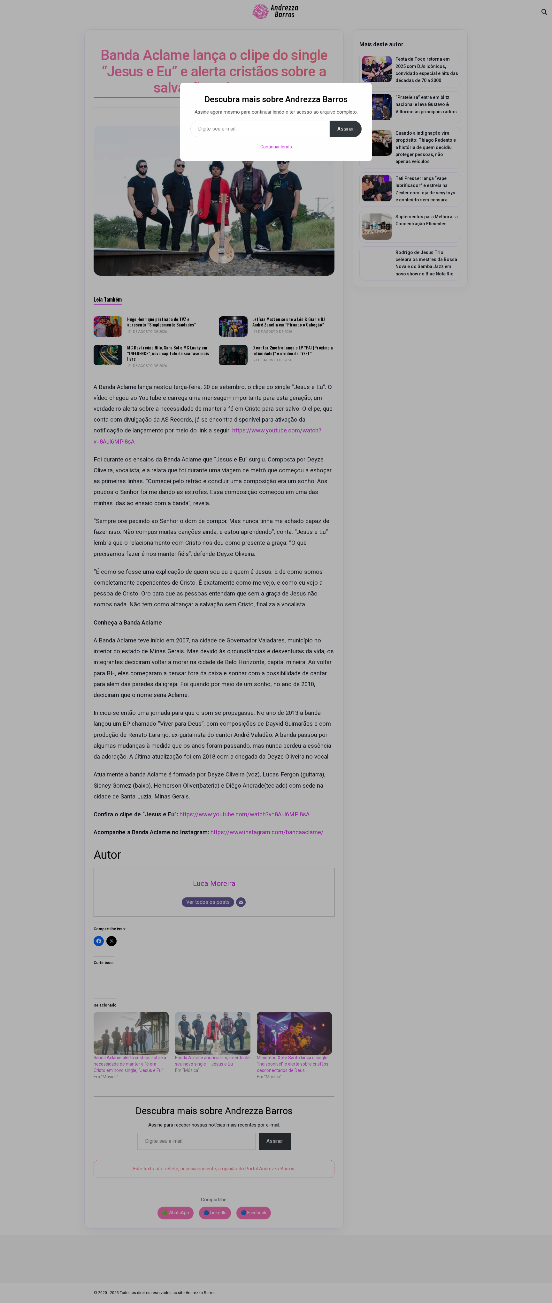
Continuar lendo (276, 147)
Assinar (345, 129)
